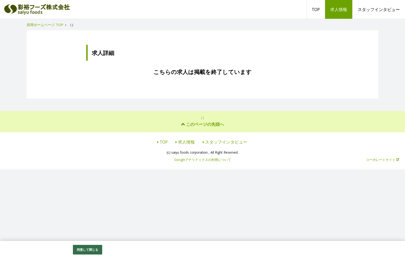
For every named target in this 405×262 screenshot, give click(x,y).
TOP (316, 9)
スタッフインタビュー (379, 9)
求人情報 (338, 9)
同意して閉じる (87, 249)
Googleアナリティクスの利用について (202, 159)
